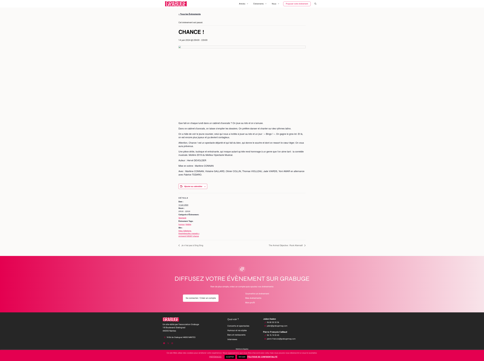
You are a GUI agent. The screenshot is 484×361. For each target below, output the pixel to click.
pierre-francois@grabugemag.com (281, 339)
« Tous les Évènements (189, 14)
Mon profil (250, 302)
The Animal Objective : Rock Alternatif (286, 245)
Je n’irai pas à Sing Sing (192, 245)
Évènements (258, 4)
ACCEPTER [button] (230, 357)
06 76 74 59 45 (273, 335)
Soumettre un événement (257, 293)
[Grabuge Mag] (176, 4)
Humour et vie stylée (237, 330)
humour (181, 224)
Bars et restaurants (236, 335)
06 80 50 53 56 (273, 322)
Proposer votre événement (297, 4)
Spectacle (182, 218)
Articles (242, 4)
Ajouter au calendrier (193, 186)
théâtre (188, 224)
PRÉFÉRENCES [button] (215, 357)
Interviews (232, 339)
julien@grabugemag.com (277, 326)
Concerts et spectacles (238, 326)
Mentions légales (242, 349)
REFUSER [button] (242, 357)
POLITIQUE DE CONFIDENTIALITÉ (262, 357)
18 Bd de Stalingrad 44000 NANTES (181, 337)
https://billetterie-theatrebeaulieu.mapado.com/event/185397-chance (188, 233)
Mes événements (253, 298)
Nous (274, 4)
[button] (315, 4)
